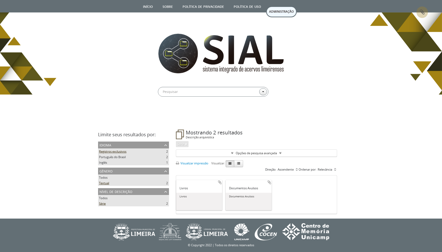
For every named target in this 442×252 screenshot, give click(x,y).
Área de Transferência (422, 12)
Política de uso (247, 6)
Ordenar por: (307, 169)
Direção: (270, 169)
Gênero (106, 171)
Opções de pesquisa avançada (256, 153)
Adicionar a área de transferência (220, 182)
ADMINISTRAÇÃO (281, 11)
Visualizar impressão (194, 163)
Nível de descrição (115, 191)
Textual (104, 183)
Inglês (103, 162)
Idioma (105, 145)
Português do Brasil (112, 157)
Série (102, 204)
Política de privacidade (203, 6)
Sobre (168, 6)
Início (148, 6)
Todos (103, 177)
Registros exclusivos (112, 151)
